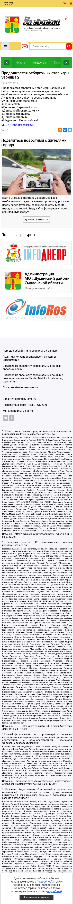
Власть (20, 62)
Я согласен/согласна (36, 897)
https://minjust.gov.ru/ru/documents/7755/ (38, 534)
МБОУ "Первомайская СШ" (18, 125)
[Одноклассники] (60, 130)
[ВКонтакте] (65, 130)
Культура (60, 62)
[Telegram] (70, 130)
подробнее (44, 881)
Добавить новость (36, 219)
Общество (39, 62)
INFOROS (35, 404)
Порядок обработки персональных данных (30, 350)
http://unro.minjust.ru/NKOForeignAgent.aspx (47, 726)
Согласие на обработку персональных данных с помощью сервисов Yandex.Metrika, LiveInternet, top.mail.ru (33, 378)
